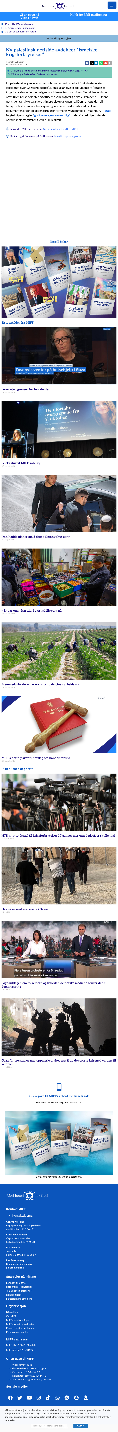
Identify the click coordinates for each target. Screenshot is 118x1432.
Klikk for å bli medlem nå (88, 15)
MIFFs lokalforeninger (18, 1320)
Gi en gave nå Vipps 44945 (29, 16)
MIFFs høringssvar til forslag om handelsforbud (36, 758)
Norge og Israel (14, 1294)
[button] (92, 63)
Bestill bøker (59, 242)
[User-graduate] (85, 1398)
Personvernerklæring (17, 1332)
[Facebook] (10, 1398)
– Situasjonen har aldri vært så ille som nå (32, 611)
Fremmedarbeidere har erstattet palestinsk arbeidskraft (42, 684)
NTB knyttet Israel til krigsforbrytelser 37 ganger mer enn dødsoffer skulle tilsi (58, 836)
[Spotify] (67, 1398)
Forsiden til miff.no (16, 1282)
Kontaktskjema (22, 1215)
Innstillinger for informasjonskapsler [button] (48, 1425)
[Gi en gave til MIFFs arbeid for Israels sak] (59, 1087)
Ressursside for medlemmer (20, 1328)
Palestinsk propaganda (67, 136)
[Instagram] (38, 1398)
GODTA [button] (80, 1425)
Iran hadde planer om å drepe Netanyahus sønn (36, 537)
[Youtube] (29, 1398)
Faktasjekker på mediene (19, 1298)
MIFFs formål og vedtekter (20, 1324)
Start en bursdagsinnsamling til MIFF (31, 1379)
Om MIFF (11, 1316)
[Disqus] (59, 187)
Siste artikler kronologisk (19, 1286)
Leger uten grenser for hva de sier (26, 389)
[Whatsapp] (57, 1398)
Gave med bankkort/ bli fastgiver (29, 1368)
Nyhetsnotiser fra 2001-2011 (60, 129)
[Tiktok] (48, 1398)
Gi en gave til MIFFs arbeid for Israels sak (59, 1096)
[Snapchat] (76, 1398)
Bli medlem (12, 1312)
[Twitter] (20, 1398)
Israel (107, 110)
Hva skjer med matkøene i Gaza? (25, 909)
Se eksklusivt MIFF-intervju (21, 463)
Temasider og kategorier (18, 1290)
